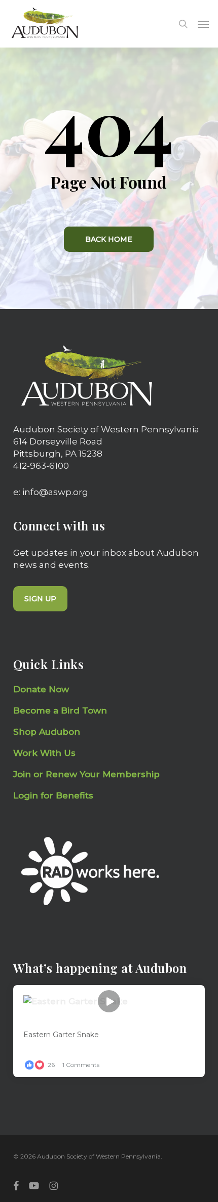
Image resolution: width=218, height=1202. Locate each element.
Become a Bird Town (61, 710)
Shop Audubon (46, 732)
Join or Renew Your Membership (86, 774)
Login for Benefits (53, 795)
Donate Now (41, 689)
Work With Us (44, 753)
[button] (203, 24)
